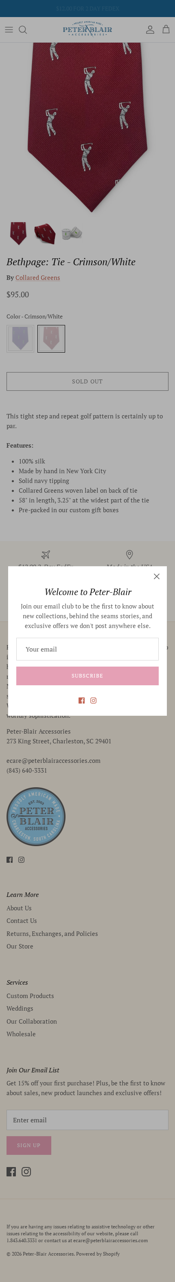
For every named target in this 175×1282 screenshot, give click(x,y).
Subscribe (87, 675)
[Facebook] (82, 700)
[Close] (157, 576)
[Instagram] (93, 700)
